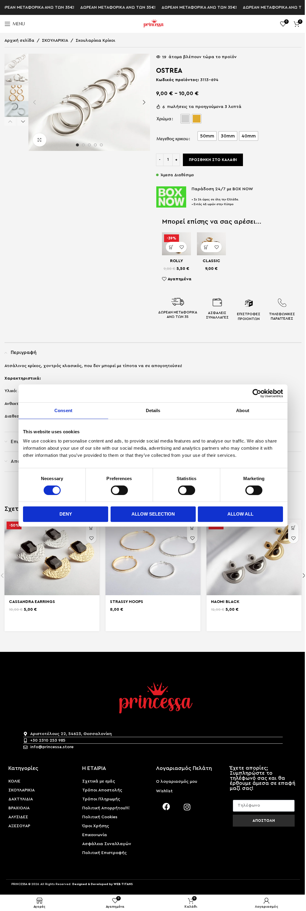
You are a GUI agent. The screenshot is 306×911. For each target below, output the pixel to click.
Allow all (240, 513)
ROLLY (176, 261)
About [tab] (242, 410)
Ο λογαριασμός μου (176, 781)
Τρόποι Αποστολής (102, 790)
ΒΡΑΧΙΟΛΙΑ (19, 808)
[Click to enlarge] (39, 140)
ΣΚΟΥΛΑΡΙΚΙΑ (55, 40)
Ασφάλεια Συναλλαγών (106, 844)
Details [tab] (153, 410)
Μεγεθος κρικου (172, 138)
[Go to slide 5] (101, 144)
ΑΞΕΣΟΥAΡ (19, 826)
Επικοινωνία (94, 835)
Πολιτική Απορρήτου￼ (105, 808)
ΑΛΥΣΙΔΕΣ (18, 817)
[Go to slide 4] (95, 144)
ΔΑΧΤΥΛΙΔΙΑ (20, 799)
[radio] (185, 118)
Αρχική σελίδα (19, 40)
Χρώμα (164, 118)
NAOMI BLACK (225, 602)
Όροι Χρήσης (95, 826)
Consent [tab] (63, 410)
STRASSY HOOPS (126, 602)
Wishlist (164, 791)
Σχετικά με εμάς (98, 781)
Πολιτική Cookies (99, 817)
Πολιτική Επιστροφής (104, 853)
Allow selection (153, 513)
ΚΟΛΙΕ (14, 781)
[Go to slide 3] (89, 144)
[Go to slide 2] (83, 144)
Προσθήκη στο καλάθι (213, 160)
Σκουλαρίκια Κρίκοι (95, 40)
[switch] (119, 490)
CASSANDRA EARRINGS (32, 602)
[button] (34, 102)
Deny (65, 513)
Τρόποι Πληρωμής (101, 799)
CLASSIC (211, 261)
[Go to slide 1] (77, 144)
